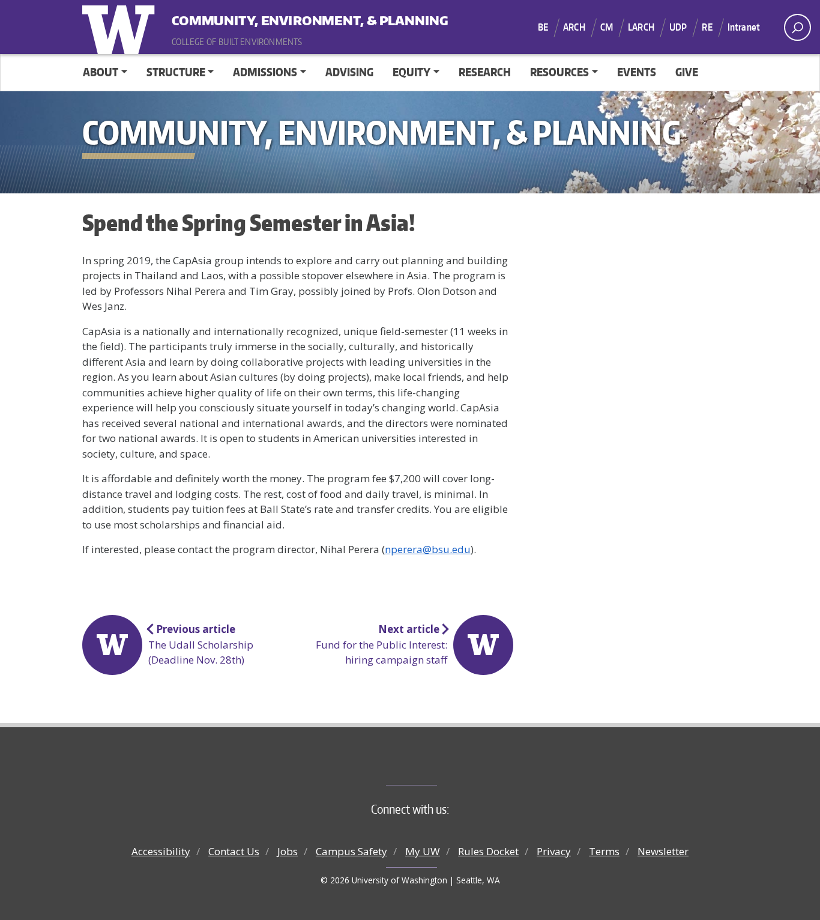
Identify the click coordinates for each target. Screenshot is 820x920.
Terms (604, 851)
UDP (678, 27)
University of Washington (121, 27)
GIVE (686, 71)
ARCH (574, 27)
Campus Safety (351, 851)
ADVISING (349, 71)
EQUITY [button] (411, 71)
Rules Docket (488, 851)
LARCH (641, 27)
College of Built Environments (434, 765)
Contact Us (233, 851)
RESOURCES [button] (559, 71)
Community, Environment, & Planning (246, 18)
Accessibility (160, 851)
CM (606, 27)
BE (543, 27)
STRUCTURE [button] (175, 71)
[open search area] (797, 27)
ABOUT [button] (100, 71)
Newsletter (663, 851)
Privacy (554, 851)
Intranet (744, 27)
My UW (422, 851)
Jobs (287, 851)
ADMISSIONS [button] (265, 71)
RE (707, 27)
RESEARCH (485, 71)
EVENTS (636, 71)
